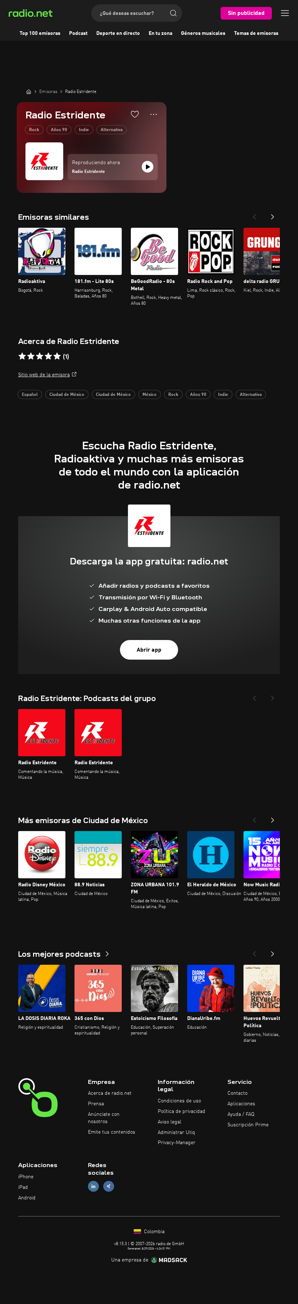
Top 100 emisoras (40, 33)
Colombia (153, 1231)
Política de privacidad (181, 1111)
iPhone (25, 1176)
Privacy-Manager (177, 1142)
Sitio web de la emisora (44, 374)
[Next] (272, 214)
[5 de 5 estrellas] (57, 356)
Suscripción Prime (248, 1124)
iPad (23, 1187)
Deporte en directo (118, 33)
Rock (34, 130)
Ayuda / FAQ (240, 1114)
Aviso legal (169, 1122)
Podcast (78, 33)
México (149, 395)
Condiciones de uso (179, 1100)
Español (30, 395)
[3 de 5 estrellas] (39, 356)
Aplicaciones (241, 1103)
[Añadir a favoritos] (135, 114)
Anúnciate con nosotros (104, 1118)
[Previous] (254, 214)
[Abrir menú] (285, 13)
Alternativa (111, 130)
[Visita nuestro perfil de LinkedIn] (93, 1186)
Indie (84, 130)
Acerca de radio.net (110, 1093)
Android (27, 1197)
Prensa (96, 1103)
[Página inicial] (29, 91)
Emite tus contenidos (111, 1132)
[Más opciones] (153, 114)
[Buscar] (173, 13)
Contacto (237, 1093)
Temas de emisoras (256, 33)
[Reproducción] (147, 167)
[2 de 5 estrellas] (31, 356)
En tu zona (160, 33)
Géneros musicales (203, 33)
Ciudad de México (66, 395)
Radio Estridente (88, 172)
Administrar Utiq (176, 1132)
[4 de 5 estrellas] (48, 356)
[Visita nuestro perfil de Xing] (109, 1186)
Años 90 (59, 130)
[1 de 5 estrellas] (22, 356)
